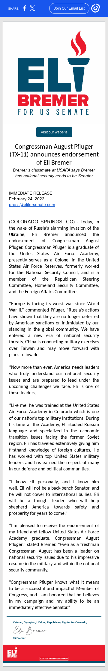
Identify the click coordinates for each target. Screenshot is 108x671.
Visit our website (54, 132)
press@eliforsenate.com (32, 204)
